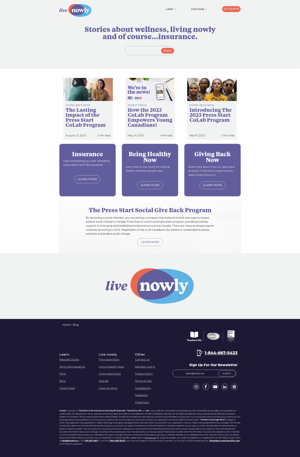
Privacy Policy (144, 373)
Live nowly (197, 9)
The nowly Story (109, 359)
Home (66, 324)
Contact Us (142, 359)
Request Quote (69, 359)
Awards (103, 381)
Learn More (87, 179)
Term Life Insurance (72, 366)
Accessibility (143, 388)
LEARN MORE (150, 242)
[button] (196, 387)
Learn (169, 9)
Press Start (142, 402)
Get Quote (231, 9)
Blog (62, 381)
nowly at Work (108, 388)
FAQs (62, 373)
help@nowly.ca (70, 440)
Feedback (141, 395)
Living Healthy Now (111, 366)
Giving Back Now (78, 105)
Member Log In (145, 366)
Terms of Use (143, 381)
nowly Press (137, 105)
